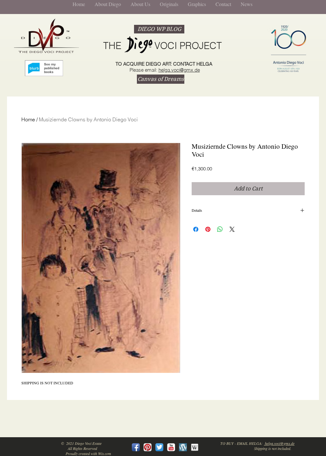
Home (28, 119)
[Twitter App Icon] (159, 447)
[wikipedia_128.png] (195, 447)
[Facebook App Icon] (136, 447)
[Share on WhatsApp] (220, 229)
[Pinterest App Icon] (148, 447)
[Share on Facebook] (196, 229)
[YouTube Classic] (171, 447)
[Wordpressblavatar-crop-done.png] (183, 447)
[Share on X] (232, 229)
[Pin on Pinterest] (208, 229)
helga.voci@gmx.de (179, 70)
